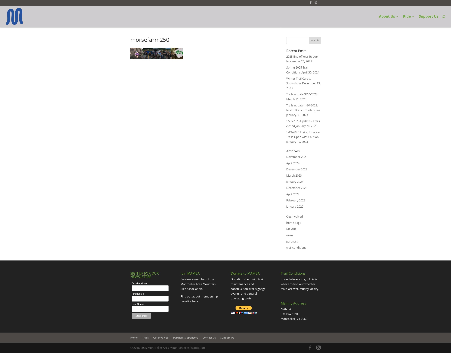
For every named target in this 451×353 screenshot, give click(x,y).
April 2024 (292, 163)
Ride (407, 17)
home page (293, 223)
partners (292, 241)
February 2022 (295, 200)
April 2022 (292, 194)
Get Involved (294, 217)
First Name (138, 293)
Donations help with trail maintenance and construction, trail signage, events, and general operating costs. (248, 288)
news (289, 235)
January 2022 (294, 206)
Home (134, 337)
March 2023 (294, 175)
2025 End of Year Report (302, 57)
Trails (145, 337)
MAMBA (291, 229)
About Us (387, 17)
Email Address (139, 283)
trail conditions (296, 248)
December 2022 (296, 188)
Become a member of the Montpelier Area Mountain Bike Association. (198, 284)
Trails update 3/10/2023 (301, 94)
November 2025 (296, 157)
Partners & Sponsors (185, 337)
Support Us (428, 17)
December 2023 (296, 169)
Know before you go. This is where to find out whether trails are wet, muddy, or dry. (300, 284)
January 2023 (294, 182)
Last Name (138, 304)
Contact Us (209, 337)
